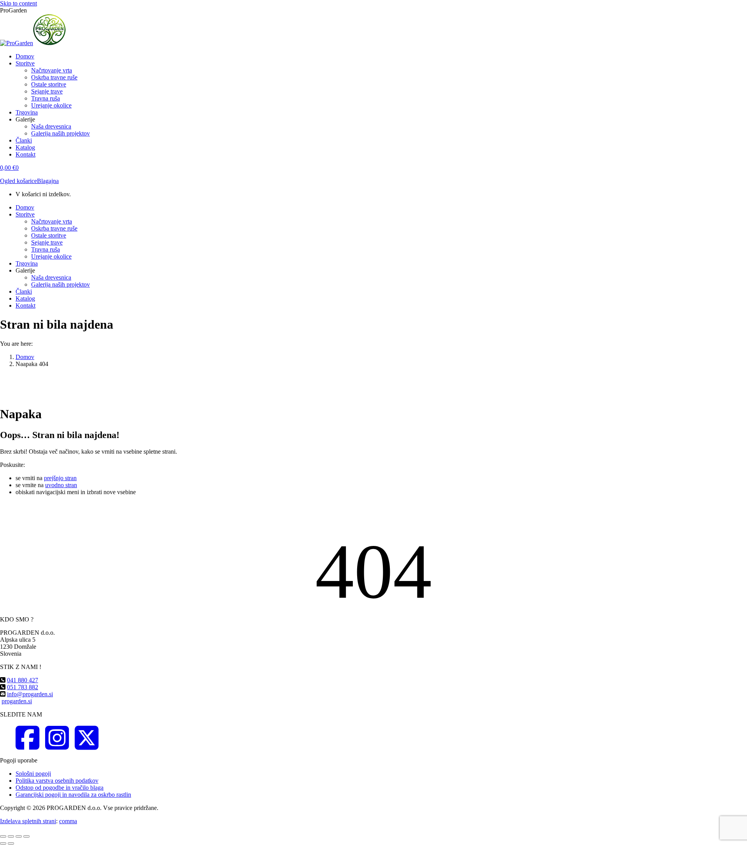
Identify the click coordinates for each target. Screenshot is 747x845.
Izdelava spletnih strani (28, 821)
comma (68, 821)
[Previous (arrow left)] (3, 843)
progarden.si (17, 701)
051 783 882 (22, 687)
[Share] (11, 836)
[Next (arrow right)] (11, 843)
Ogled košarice (18, 181)
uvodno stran (61, 485)
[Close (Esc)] (3, 836)
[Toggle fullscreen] (19, 836)
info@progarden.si (30, 694)
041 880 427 (22, 680)
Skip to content (18, 3)
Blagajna (48, 181)
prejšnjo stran (60, 478)
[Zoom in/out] (26, 836)
